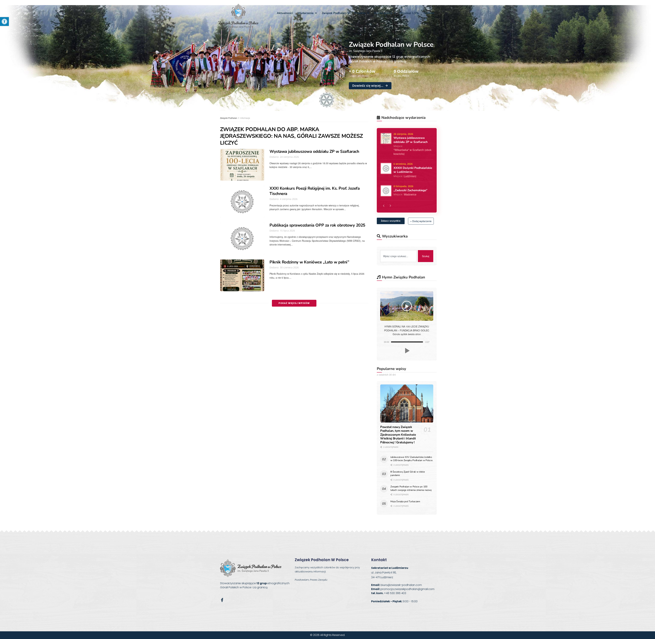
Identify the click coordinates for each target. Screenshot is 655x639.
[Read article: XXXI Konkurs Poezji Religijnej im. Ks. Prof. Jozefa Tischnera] (242, 201)
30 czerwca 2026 (289, 267)
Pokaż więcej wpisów (294, 303)
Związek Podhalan (228, 117)
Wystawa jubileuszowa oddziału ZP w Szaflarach (314, 151)
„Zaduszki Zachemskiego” (410, 190)
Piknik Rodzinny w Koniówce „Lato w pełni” (309, 262)
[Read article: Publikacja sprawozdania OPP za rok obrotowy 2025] (242, 238)
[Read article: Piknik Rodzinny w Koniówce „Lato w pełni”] (242, 275)
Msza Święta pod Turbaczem (405, 501)
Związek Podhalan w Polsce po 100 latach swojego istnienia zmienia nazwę (410, 488)
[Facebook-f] (222, 600)
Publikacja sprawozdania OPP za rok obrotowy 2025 (317, 225)
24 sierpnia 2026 (289, 156)
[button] (4, 21)
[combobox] (398, 256)
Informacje (245, 117)
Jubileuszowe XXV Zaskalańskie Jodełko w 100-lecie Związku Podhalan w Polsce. (411, 458)
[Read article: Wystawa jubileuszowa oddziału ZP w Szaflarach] (242, 165)
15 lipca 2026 (287, 230)
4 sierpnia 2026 (288, 199)
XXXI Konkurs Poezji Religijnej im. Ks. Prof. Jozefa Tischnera (315, 191)
